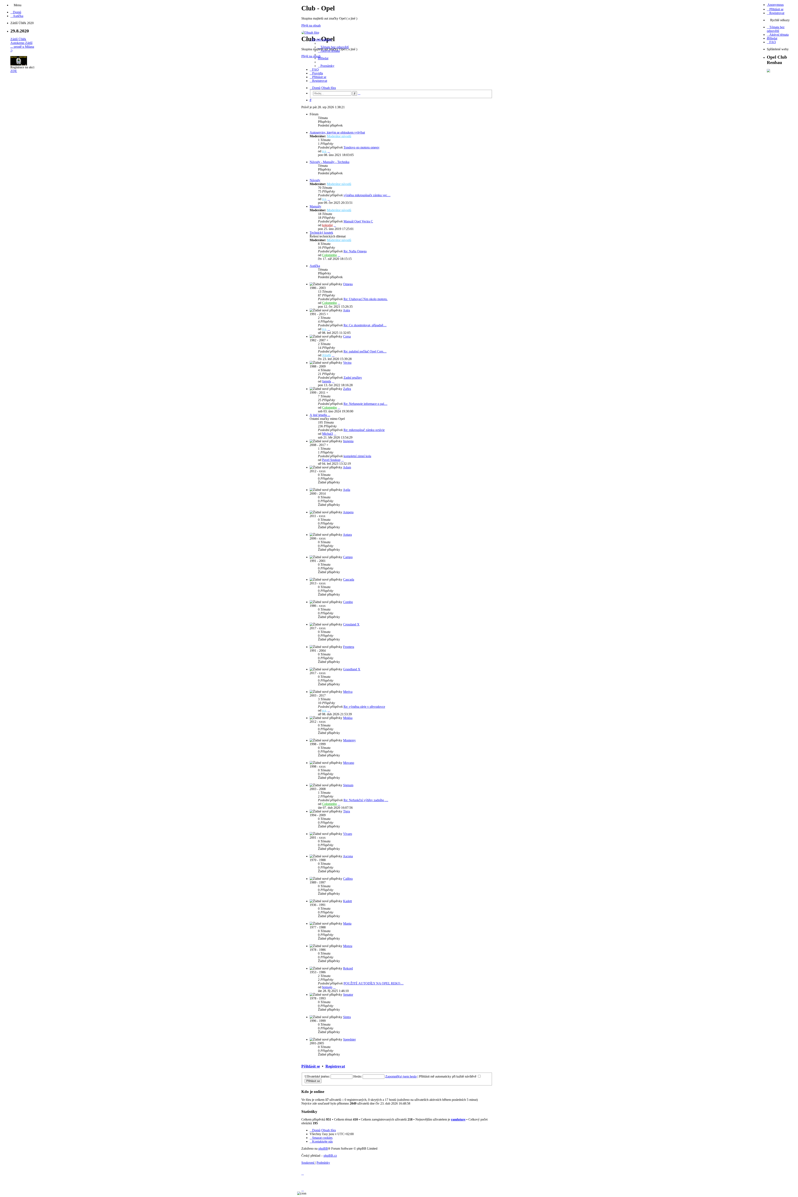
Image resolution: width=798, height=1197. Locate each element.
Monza (347, 946)
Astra (346, 310)
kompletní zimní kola (357, 456)
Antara (347, 534)
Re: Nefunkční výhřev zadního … (366, 800)
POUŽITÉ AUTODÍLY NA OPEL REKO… (374, 983)
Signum (348, 785)
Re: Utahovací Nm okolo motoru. (366, 299)
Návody (315, 180)
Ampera (348, 512)
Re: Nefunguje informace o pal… (365, 404)
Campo (348, 557)
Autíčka (315, 266)
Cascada (348, 579)
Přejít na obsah (311, 25)
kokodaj (327, 225)
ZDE (13, 71)
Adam (347, 467)
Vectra (347, 362)
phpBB (323, 1148)
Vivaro (347, 834)
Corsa (347, 336)
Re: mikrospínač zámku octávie (364, 430)
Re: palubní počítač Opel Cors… (365, 351)
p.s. (324, 151)
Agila (346, 490)
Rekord (348, 968)
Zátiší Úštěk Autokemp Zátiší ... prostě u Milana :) (22, 44)
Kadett (347, 901)
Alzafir (326, 355)
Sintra (347, 1017)
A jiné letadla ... (320, 415)
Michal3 (327, 433)
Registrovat (335, 1066)
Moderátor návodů (339, 136)
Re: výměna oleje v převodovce (364, 706)
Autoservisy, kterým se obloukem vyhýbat (337, 132)
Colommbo (329, 255)
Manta (347, 923)
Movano (348, 762)
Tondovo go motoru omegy (361, 147)
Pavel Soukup (331, 460)
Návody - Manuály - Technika (329, 162)
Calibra (348, 878)
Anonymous (775, 4)
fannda (326, 381)
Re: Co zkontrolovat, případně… (365, 325)
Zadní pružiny (353, 377)
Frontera (348, 647)
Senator (348, 994)
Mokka (347, 718)
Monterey (349, 740)
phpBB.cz (330, 1155)
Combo (348, 602)
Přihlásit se (310, 1066)
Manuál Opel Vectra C (358, 221)
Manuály (315, 206)
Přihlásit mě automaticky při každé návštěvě (448, 1076)
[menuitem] (15, 12)
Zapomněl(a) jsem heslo (401, 1076)
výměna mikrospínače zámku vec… (367, 195)
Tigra (346, 811)
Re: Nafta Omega (355, 251)
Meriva (347, 691)
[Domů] (310, 32)
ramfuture (458, 1119)
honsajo (327, 987)
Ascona (348, 856)
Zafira (347, 389)
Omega (348, 284)
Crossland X (351, 624)
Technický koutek (321, 232)
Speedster (349, 1039)
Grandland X (351, 669)
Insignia (348, 441)
